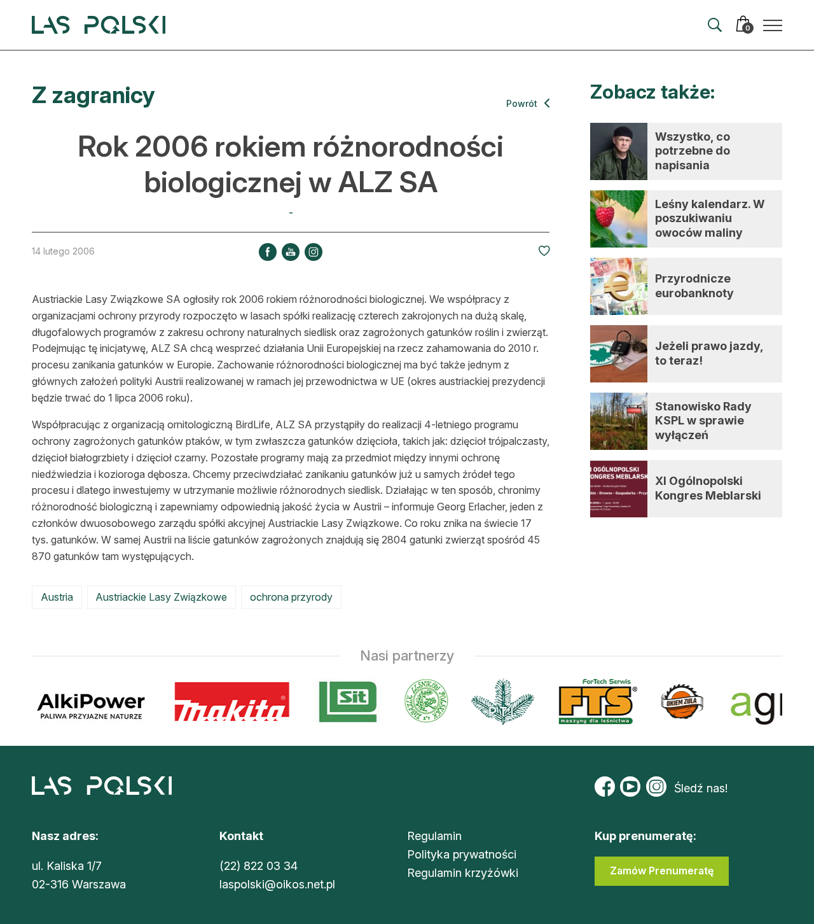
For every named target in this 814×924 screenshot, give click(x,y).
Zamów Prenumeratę (662, 870)
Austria (57, 597)
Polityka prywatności (461, 854)
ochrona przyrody (291, 597)
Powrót (523, 103)
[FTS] (590, 701)
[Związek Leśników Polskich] (420, 701)
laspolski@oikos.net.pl (277, 884)
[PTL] (496, 701)
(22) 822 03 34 (258, 865)
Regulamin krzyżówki (462, 872)
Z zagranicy (93, 95)
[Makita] (226, 701)
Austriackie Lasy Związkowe (161, 597)
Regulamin (434, 836)
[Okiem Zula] (676, 701)
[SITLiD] (342, 701)
